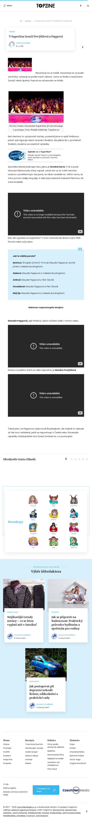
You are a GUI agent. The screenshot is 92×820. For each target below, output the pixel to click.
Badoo (28, 763)
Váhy (54, 533)
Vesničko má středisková (53, 764)
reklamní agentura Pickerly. (24, 810)
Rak (53, 547)
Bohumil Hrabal (77, 755)
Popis (72, 744)
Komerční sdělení (22, 635)
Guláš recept (31, 752)
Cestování (34, 681)
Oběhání (7, 812)
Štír (74, 519)
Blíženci (74, 547)
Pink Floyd (52, 769)
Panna (33, 506)
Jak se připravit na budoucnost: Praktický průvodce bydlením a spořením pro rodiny (67, 622)
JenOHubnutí (42, 815)
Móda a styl (12, 612)
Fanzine (45, 812)
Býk (53, 506)
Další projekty (9, 788)
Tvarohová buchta (34, 744)
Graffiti (6, 752)
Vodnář (33, 533)
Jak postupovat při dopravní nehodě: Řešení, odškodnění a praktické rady (43, 692)
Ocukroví (30, 815)
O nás (6, 784)
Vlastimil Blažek (23, 43)
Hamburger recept (34, 748)
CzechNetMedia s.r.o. (26, 807)
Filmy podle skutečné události (55, 745)
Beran (74, 533)
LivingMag (20, 815)
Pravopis (7, 748)
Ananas (28, 759)
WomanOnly (58, 810)
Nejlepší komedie (55, 758)
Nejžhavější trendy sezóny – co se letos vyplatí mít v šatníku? (22, 620)
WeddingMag (9, 815)
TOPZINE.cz (21, 21)
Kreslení (7, 755)
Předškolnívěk (34, 812)
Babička (51, 751)
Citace (6, 744)
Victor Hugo (75, 759)
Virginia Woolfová (78, 763)
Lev (33, 547)
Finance (55, 612)
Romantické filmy (55, 754)
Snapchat (7, 759)
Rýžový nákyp (31, 755)
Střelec (54, 519)
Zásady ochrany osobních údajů (15, 793)
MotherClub (70, 810)
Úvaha (73, 748)
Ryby (33, 519)
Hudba (28, 21)
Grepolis (7, 763)
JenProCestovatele (71, 812)
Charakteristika (77, 752)
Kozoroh (74, 506)
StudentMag (55, 812)
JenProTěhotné (19, 812)
